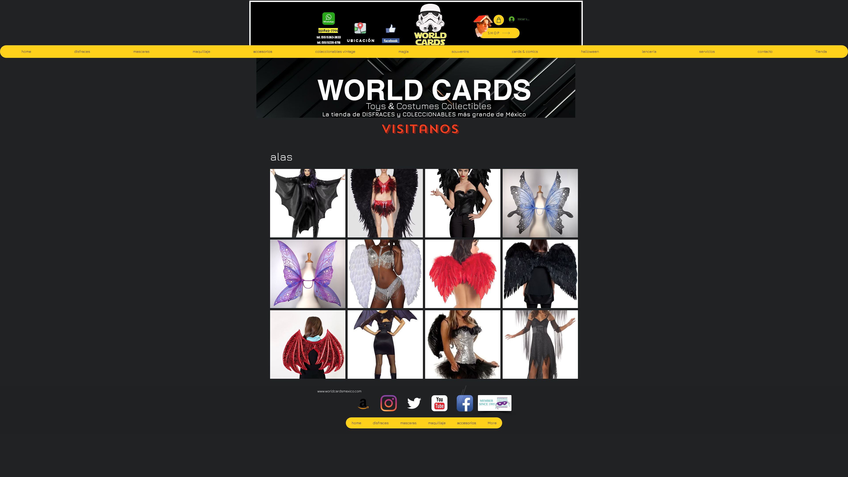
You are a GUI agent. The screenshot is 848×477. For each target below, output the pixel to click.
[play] (569, 375)
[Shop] (499, 20)
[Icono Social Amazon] (363, 403)
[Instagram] (388, 403)
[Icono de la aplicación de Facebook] (465, 403)
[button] (307, 203)
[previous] (279, 278)
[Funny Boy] (483, 24)
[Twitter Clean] (414, 403)
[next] (569, 278)
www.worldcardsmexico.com (339, 391)
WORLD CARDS (424, 89)
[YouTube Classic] (439, 403)
